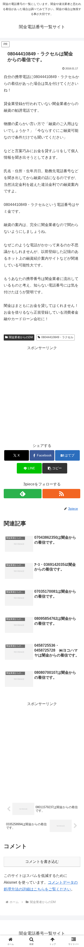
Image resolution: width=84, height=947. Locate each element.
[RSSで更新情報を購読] (61, 493)
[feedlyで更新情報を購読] (23, 493)
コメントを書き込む (42, 862)
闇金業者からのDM (21, 337)
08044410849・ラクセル (57, 337)
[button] (54, 468)
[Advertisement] (42, 394)
